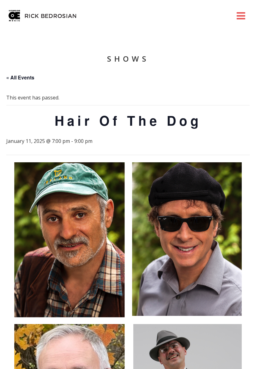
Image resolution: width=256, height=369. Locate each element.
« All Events (20, 77)
